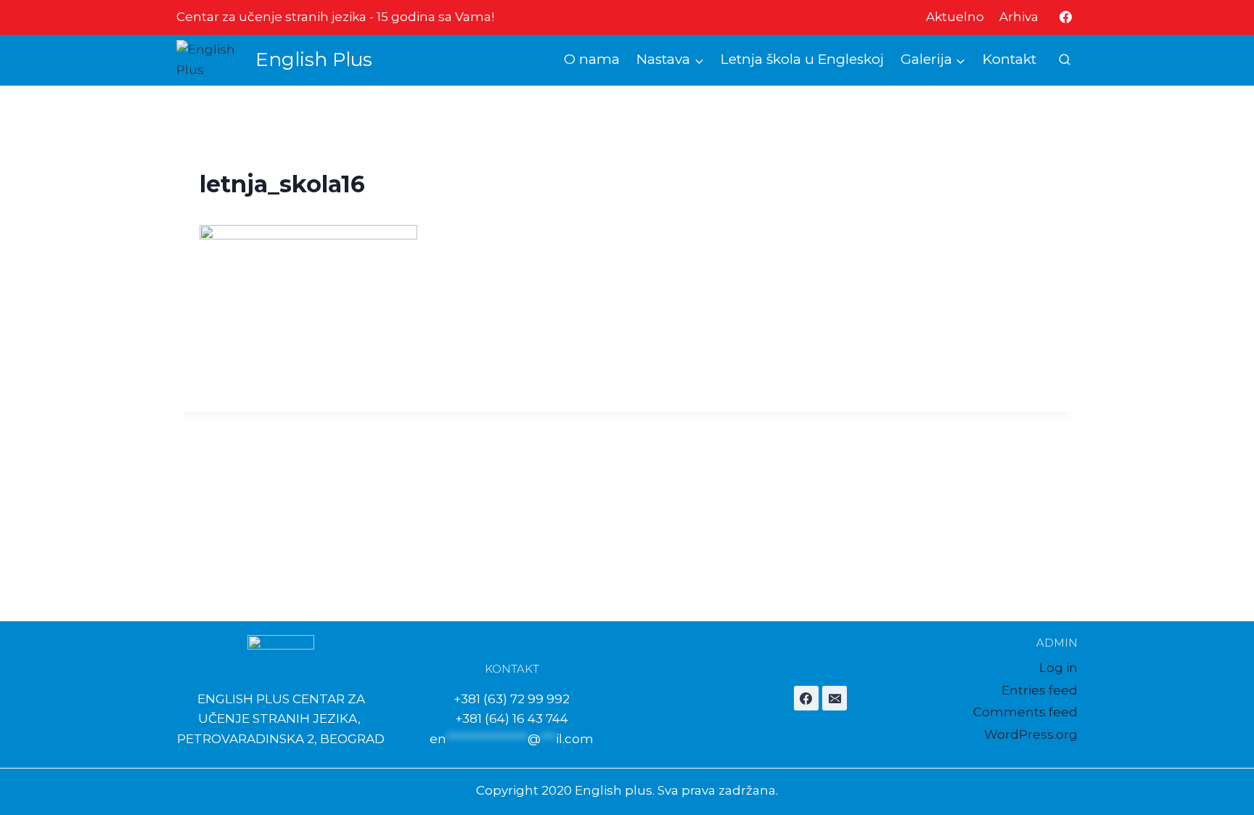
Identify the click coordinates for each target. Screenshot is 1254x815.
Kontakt (1009, 59)
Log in (1058, 667)
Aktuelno (955, 16)
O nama (592, 59)
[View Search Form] (1065, 60)
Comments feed (1025, 712)
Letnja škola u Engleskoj (802, 59)
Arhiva (1018, 16)
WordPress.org (1031, 734)
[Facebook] (1065, 17)
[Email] (834, 698)
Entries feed (1039, 690)
